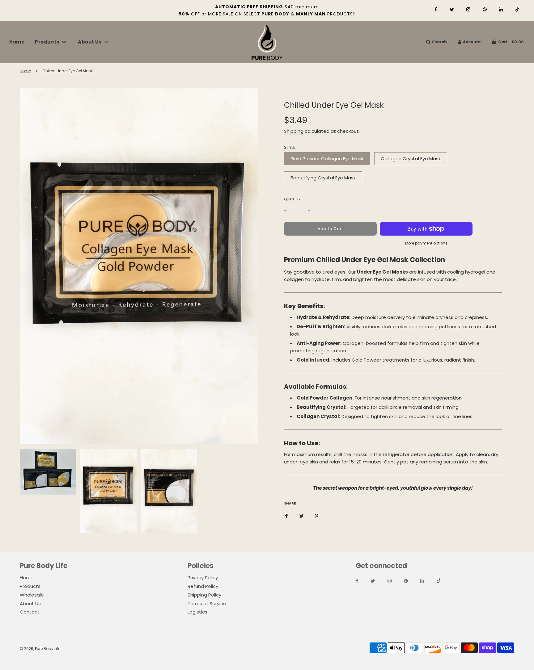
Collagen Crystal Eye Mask (411, 158)
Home (16, 42)
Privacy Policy (203, 577)
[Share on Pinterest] (317, 516)
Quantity (292, 199)
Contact (30, 612)
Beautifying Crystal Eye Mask (323, 177)
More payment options (426, 243)
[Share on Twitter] (301, 516)
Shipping (293, 131)
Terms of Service (207, 603)
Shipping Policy (204, 595)
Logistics (197, 612)
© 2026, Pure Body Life (40, 648)
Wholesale (32, 595)
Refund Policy (203, 586)
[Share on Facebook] (286, 516)
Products (30, 586)
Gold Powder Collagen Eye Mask (326, 158)
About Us (30, 603)
